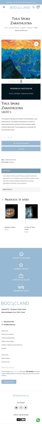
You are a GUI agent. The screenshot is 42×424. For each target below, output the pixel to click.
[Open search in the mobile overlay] (34, 7)
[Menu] (4, 7)
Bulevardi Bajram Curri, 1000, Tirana (13, 312)
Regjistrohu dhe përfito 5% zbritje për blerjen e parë (21, 2)
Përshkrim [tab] (6, 171)
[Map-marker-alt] (25, 407)
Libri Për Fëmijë (14, 28)
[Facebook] (16, 407)
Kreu (6, 28)
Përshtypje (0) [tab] (7, 189)
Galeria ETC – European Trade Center (13, 309)
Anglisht (23, 28)
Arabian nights (10, 227)
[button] (36, 44)
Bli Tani (21, 149)
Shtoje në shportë (22, 143)
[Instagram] (21, 407)
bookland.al (15, 371)
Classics (30, 28)
